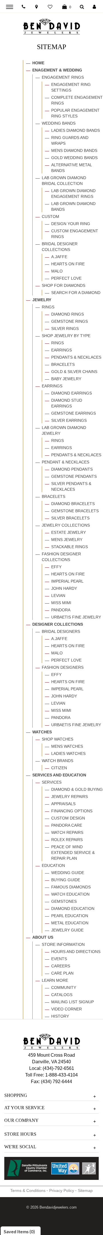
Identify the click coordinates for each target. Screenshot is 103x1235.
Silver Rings (65, 328)
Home (38, 63)
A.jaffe (59, 256)
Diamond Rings (67, 314)
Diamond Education (72, 908)
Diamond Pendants (72, 469)
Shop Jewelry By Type (66, 335)
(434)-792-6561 (57, 1068)
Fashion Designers (63, 667)
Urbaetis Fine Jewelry (76, 617)
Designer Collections (57, 624)
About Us (42, 937)
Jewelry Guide (67, 930)
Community (63, 987)
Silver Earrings (69, 420)
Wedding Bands (59, 123)
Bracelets (63, 364)
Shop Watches (57, 739)
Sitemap (85, 1190)
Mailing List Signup (72, 1002)
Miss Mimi (61, 602)
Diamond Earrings (71, 393)
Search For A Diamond (75, 292)
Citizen (59, 768)
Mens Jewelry (66, 539)
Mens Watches (67, 746)
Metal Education (69, 923)
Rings (48, 307)
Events (59, 958)
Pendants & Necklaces (76, 357)
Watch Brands (57, 760)
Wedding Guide (67, 872)
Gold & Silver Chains (74, 371)
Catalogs (61, 994)
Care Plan (62, 973)
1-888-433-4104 (61, 1074)
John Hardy (64, 588)
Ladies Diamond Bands (75, 130)
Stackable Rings (69, 546)
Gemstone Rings (69, 321)
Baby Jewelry (66, 378)
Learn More (55, 980)
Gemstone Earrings (73, 413)
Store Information (63, 944)
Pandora (60, 610)
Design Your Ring (70, 223)
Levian (58, 595)
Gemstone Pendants (74, 476)
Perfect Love (66, 278)
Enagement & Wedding (57, 70)
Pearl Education (69, 915)
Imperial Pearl (67, 581)
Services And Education (59, 775)
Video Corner (66, 1009)
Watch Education (70, 894)
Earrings (61, 350)
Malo (57, 271)
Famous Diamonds (71, 887)
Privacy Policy (61, 1190)
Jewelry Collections (66, 525)
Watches (42, 732)
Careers (60, 966)
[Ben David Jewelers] (51, 25)
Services (52, 782)
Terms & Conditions (27, 1190)
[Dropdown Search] (82, 7)
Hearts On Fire (68, 264)
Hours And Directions (75, 951)
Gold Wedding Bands (74, 157)
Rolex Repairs (67, 839)
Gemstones (64, 901)
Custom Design (68, 818)
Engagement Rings (63, 77)
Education (53, 865)
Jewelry (41, 299)
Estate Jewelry (68, 532)
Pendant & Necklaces (65, 462)
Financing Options (71, 811)
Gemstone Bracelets (75, 511)
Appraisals (63, 803)
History (60, 1016)
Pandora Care (66, 825)
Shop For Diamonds (63, 285)
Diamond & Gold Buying (77, 789)
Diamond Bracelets (73, 503)
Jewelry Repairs (69, 796)
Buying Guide (65, 880)
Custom (50, 216)
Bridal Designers (61, 631)
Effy (56, 567)
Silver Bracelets (70, 518)
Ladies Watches (68, 753)
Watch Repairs (67, 832)
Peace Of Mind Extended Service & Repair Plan (73, 852)
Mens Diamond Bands (74, 150)
